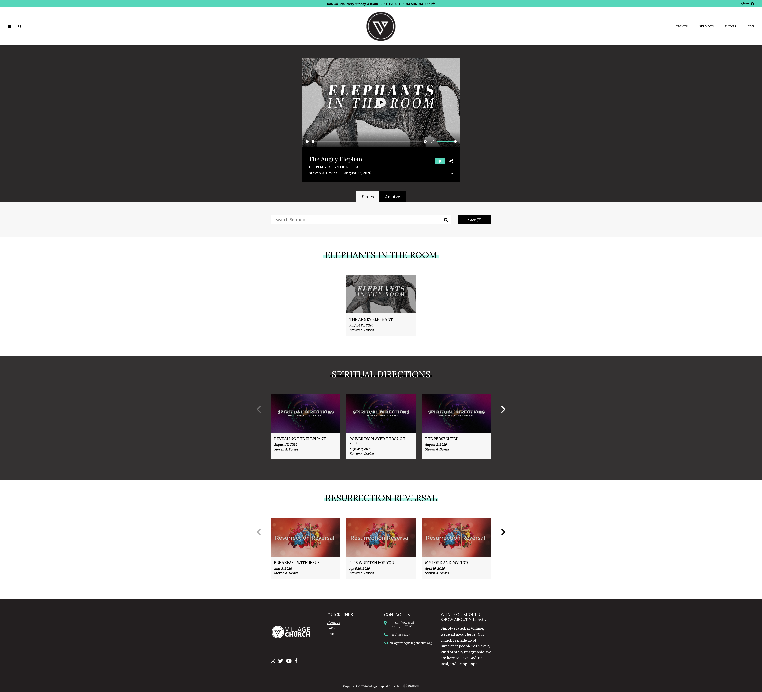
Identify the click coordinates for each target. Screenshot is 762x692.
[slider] (367, 141)
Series (368, 196)
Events (730, 26)
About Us (333, 622)
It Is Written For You (371, 562)
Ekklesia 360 (411, 686)
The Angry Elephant (371, 319)
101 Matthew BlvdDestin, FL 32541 (402, 624)
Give (750, 26)
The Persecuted (442, 439)
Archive (392, 196)
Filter (472, 220)
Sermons (706, 26)
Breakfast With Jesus (297, 562)
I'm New (682, 26)
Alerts (745, 3)
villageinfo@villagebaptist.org (411, 643)
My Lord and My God (446, 562)
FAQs (331, 628)
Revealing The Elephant (300, 439)
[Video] (440, 161)
